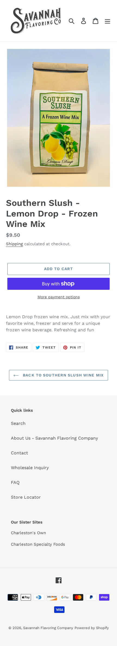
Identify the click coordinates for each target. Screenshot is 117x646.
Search (18, 423)
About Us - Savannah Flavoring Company (54, 438)
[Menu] (107, 21)
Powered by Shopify (92, 628)
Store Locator (26, 497)
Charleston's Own (28, 532)
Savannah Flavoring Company (48, 628)
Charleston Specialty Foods (38, 544)
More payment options (59, 297)
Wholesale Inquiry (30, 467)
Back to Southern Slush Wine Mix (62, 375)
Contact (19, 452)
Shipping (14, 243)
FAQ (15, 482)
